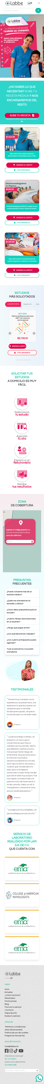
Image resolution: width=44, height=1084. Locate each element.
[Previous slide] (10, 333)
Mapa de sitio (11, 1013)
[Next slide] (34, 333)
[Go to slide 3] (17, 359)
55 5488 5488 (10, 1065)
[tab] (13, 304)
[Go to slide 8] (26, 359)
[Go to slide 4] (19, 359)
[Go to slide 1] (14, 360)
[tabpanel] (22, 333)
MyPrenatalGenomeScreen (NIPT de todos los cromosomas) (23, 318)
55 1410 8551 (10, 1059)
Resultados (10, 998)
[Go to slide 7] (24, 359)
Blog (7, 1004)
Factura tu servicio (13, 1007)
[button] (22, 593)
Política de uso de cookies (16, 1033)
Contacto (9, 1010)
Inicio (7, 989)
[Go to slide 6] (22, 359)
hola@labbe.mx (12, 1046)
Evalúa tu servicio (12, 1016)
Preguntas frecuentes (15, 1036)
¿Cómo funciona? (13, 995)
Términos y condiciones (15, 1027)
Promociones (11, 1001)
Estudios (9, 992)
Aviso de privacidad (13, 1030)
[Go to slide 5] (21, 359)
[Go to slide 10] (29, 359)
